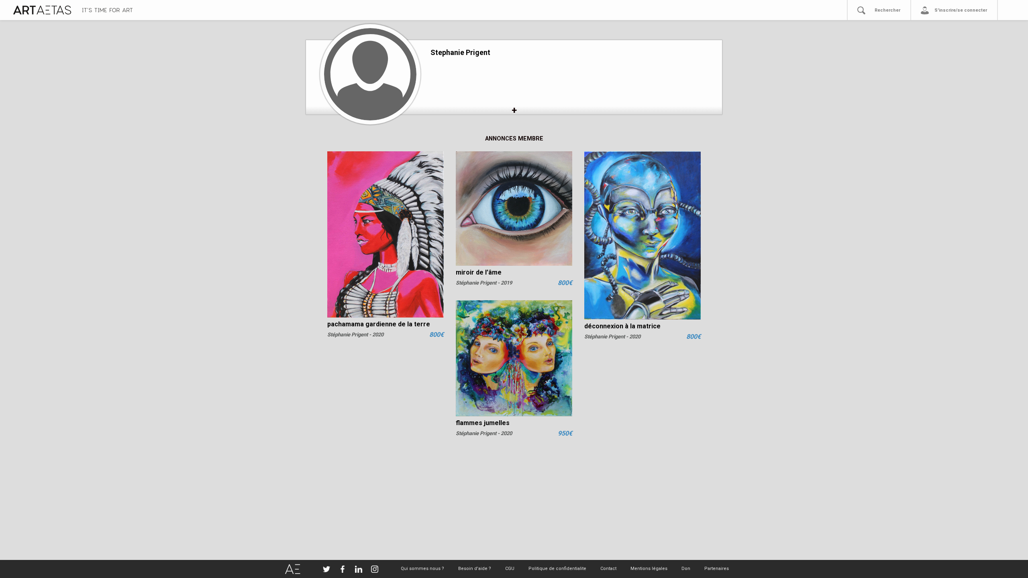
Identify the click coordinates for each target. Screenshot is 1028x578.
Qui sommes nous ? (422, 568)
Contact (608, 568)
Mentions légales (648, 568)
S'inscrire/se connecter (960, 10)
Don (685, 568)
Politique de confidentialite (557, 568)
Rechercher (887, 10)
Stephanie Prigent (460, 52)
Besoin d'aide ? (474, 568)
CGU (509, 568)
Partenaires (716, 568)
